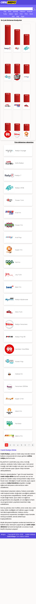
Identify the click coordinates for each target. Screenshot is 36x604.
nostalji (15, 11)
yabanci (22, 11)
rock (31, 14)
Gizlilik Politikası (30, 534)
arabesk (29, 11)
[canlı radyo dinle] (8, 4)
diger (22, 16)
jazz (13, 16)
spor (16, 14)
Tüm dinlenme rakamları (24, 142)
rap (18, 16)
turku (5, 14)
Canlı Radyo (11, 536)
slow (9, 11)
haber (11, 14)
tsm (21, 14)
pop (5, 11)
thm (26, 14)
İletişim (3, 534)
